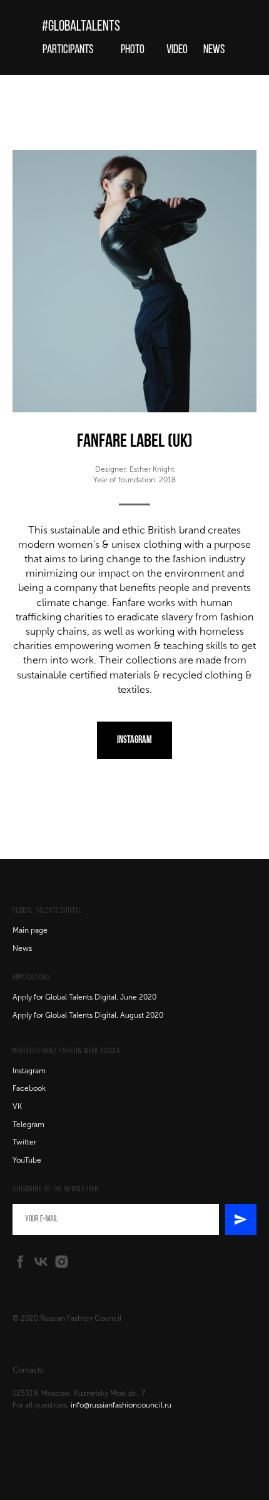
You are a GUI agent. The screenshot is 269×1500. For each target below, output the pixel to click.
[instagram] (61, 1261)
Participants (68, 50)
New (21, 948)
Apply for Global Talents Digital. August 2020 (88, 1015)
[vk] (41, 1261)
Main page (30, 930)
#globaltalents (81, 26)
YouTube (27, 1160)
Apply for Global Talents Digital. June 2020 (84, 997)
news (214, 50)
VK (17, 1106)
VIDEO (177, 50)
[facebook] (20, 1261)
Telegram (28, 1124)
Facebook (29, 1088)
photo (133, 50)
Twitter (24, 1142)
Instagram (29, 1070)
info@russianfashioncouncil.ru (121, 1405)
